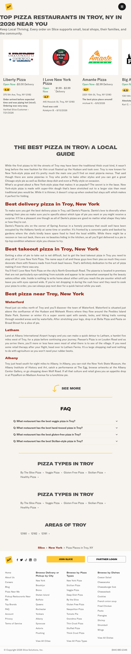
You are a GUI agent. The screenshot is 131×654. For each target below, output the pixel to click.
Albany (39, 618)
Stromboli (103, 625)
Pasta (101, 610)
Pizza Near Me (12, 591)
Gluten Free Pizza (75, 604)
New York (55, 547)
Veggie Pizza (73, 590)
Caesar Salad (104, 577)
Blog (7, 586)
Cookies (102, 596)
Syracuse (40, 623)
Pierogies (102, 615)
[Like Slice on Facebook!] (17, 560)
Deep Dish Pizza (75, 594)
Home (8, 572)
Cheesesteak (104, 591)
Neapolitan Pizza (75, 609)
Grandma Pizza (74, 618)
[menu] (122, 6)
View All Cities (43, 641)
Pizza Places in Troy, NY (79, 547)
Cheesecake (104, 582)
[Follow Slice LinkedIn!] (30, 560)
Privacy (9, 618)
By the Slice (73, 599)
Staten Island (42, 594)
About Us (10, 577)
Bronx (39, 590)
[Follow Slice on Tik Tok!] (26, 560)
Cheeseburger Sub (107, 586)
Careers (9, 582)
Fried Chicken (105, 606)
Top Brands (11, 604)
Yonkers (40, 614)
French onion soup (107, 601)
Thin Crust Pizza (75, 623)
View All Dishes (105, 637)
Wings (101, 629)
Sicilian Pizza (73, 585)
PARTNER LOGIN (106, 559)
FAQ (7, 609)
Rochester (41, 609)
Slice (41, 547)
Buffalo (39, 599)
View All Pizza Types (77, 641)
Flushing (40, 633)
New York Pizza (74, 580)
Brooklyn (40, 585)
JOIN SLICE (66, 559)
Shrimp (101, 620)
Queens (39, 604)
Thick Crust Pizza (75, 633)
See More (71, 388)
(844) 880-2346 (119, 649)
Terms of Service (13, 623)
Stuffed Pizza (73, 628)
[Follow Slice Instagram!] (35, 560)
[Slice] (9, 7)
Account (9, 614)
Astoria (39, 628)
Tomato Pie (72, 614)
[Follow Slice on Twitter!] (21, 560)
